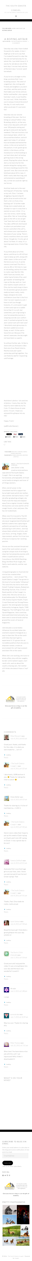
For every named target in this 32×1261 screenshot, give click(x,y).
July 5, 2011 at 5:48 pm (18, 991)
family (25, 451)
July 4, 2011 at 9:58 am (18, 924)
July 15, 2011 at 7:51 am (19, 1045)
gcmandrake (14, 1014)
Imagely (17, 1258)
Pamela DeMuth (16, 860)
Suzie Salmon (15, 921)
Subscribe (7, 1163)
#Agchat (14, 451)
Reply (6, 757)
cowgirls (20, 451)
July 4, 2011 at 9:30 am (18, 827)
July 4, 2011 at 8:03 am (18, 738)
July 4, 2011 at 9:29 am (18, 768)
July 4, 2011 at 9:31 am (18, 895)
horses (13, 453)
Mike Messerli (15, 736)
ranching (18, 453)
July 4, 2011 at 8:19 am (18, 799)
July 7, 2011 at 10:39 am (19, 1017)
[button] (9, 1210)
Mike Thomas (15, 1043)
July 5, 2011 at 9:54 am (18, 957)
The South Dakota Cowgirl (16, 1256)
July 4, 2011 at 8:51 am (18, 863)
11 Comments (16, 43)
